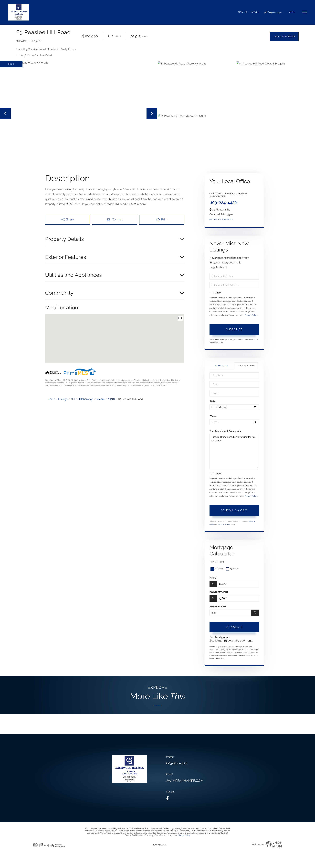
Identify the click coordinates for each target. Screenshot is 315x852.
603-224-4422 (274, 12)
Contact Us (215, 219)
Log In (255, 12)
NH (73, 399)
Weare (101, 399)
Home (51, 399)
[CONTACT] (284, 36)
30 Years (218, 568)
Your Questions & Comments (225, 431)
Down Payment (219, 592)
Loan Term (217, 562)
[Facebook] (167, 798)
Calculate (234, 626)
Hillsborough (86, 399)
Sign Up (242, 12)
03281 (111, 399)
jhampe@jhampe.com (184, 781)
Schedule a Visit (246, 365)
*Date (212, 401)
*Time (213, 416)
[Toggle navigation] (298, 12)
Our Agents (227, 219)
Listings (62, 399)
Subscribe (234, 329)
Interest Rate (218, 606)
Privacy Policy (251, 315)
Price (213, 578)
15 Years (234, 568)
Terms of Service (224, 524)
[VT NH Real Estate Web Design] (267, 844)
